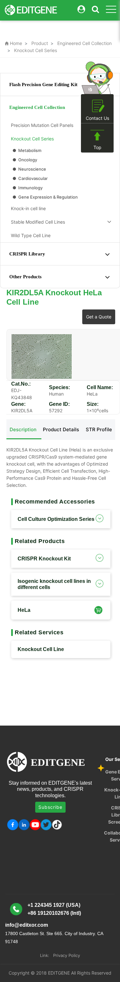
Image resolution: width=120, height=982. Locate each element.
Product (39, 43)
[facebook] (12, 824)
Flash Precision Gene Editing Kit (43, 84)
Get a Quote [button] (98, 316)
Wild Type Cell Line (29, 235)
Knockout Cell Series (35, 50)
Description (23, 429)
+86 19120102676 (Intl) (54, 913)
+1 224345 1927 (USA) (54, 905)
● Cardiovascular (30, 178)
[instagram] (35, 824)
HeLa (24, 610)
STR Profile (99, 429)
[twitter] (46, 824)
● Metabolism (26, 150)
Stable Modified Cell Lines (36, 222)
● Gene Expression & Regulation (45, 197)
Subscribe (50, 807)
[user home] (81, 9)
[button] (97, 609)
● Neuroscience (29, 169)
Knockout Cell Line (41, 649)
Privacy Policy (66, 955)
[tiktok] (57, 824)
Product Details (61, 429)
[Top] (97, 135)
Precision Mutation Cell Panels (40, 125)
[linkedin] (23, 824)
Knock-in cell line (27, 208)
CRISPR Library (27, 253)
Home (13, 43)
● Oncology (24, 159)
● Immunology (27, 187)
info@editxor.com (26, 925)
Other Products (25, 276)
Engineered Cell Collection (84, 43)
